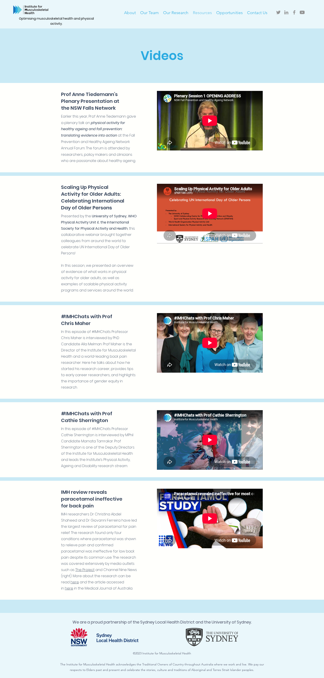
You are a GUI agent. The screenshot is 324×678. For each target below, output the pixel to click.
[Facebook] (294, 12)
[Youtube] (302, 12)
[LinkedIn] (286, 12)
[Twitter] (278, 12)
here (75, 582)
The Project (85, 569)
